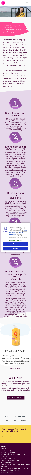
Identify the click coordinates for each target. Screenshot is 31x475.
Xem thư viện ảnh (15, 397)
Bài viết (7, 420)
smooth (23, 420)
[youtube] (10, 437)
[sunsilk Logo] (3, 3)
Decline (15, 244)
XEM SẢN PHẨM (16, 369)
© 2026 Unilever (7, 473)
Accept (15, 248)
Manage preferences (15, 240)
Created (15, 420)
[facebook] (4, 437)
